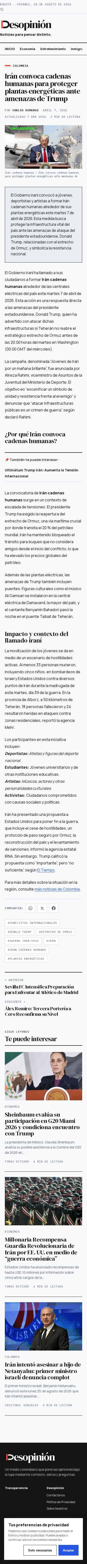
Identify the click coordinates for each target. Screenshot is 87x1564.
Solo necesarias (40, 1550)
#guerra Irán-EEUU (23, 941)
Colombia (20, 65)
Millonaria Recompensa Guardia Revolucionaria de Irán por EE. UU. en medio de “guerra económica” (41, 1249)
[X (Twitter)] (42, 908)
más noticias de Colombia (57, 889)
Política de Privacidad (61, 1502)
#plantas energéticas (26, 958)
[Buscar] (2, 9)
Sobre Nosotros (57, 1508)
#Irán (51, 941)
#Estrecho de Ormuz (55, 932)
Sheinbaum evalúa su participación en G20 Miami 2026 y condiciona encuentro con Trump (42, 1124)
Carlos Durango (25, 110)
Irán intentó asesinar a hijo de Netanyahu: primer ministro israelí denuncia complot (43, 1370)
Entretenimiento (53, 49)
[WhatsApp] (30, 908)
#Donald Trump (19, 932)
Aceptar (68, 1550)
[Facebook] (53, 908)
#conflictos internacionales (32, 923)
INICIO (10, 49)
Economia (27, 49)
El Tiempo (46, 870)
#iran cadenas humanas (27, 949)
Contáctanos (56, 1495)
